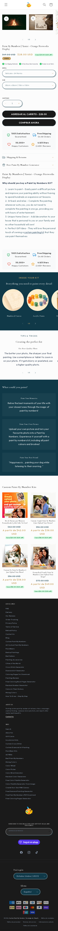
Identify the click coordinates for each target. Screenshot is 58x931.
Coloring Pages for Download (18, 674)
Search (8, 729)
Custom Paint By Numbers (16, 641)
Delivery (9, 612)
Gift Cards (10, 736)
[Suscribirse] (49, 831)
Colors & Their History (15, 689)
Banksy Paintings (12, 652)
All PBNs (9, 755)
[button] (6, 4)
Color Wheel (10, 766)
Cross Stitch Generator (15, 667)
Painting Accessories (14, 660)
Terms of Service (12, 627)
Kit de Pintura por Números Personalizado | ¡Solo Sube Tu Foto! (14, 522)
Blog (7, 638)
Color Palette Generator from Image (20, 784)
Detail (4, 68)
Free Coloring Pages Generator (18, 798)
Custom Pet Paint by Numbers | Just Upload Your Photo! (15, 571)
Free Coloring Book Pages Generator (20, 682)
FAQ (7, 608)
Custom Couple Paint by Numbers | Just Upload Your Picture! (43, 522)
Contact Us (10, 634)
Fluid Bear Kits (11, 751)
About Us (9, 733)
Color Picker (11, 769)
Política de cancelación (30, 925)
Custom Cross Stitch (14, 744)
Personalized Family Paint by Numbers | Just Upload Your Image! (43, 574)
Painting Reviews (12, 678)
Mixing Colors (11, 693)
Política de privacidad (13, 922)
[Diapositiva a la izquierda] (23, 39)
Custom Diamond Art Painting (17, 747)
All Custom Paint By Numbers (17, 645)
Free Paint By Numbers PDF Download (21, 795)
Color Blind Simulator (14, 773)
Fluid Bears (10, 649)
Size (3, 80)
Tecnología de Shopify (32, 918)
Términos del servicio (29, 922)
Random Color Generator (16, 777)
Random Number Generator (17, 685)
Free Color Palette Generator (17, 780)
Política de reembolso (47, 918)
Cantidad (5, 98)
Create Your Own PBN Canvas (17, 788)
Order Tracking (12, 620)
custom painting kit (34, 232)
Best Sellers (10, 656)
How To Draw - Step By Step (17, 696)
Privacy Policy (11, 623)
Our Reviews (10, 616)
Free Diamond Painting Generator (19, 791)
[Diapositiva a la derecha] (35, 39)
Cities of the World (13, 663)
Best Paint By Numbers (14, 758)
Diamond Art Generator (15, 671)
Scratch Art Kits (12, 740)
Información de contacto (46, 922)
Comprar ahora (29, 122)
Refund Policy (11, 630)
